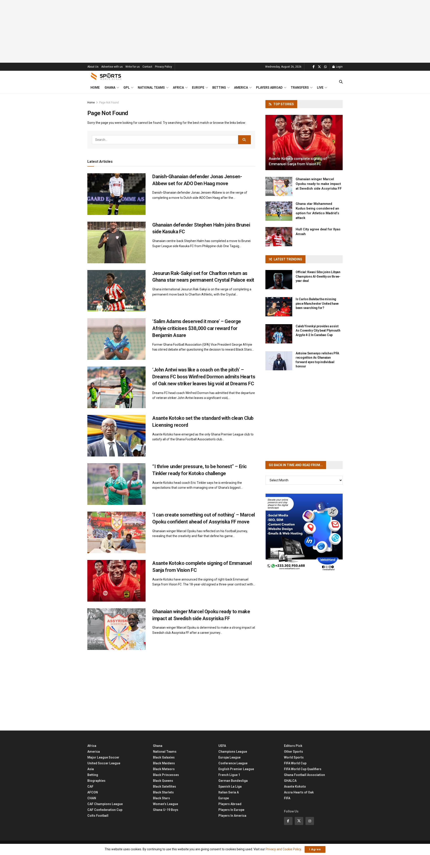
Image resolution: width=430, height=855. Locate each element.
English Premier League (236, 769)
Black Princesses (166, 775)
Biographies (96, 780)
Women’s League (165, 804)
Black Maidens (164, 763)
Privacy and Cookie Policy (283, 849)
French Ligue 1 (229, 775)
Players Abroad (269, 87)
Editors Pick (293, 746)
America (241, 87)
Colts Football (97, 815)
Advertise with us (112, 66)
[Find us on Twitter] (319, 67)
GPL (126, 87)
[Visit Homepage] (106, 76)
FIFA (287, 798)
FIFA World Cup (295, 763)
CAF (90, 786)
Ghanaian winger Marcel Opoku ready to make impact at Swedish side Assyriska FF (319, 184)
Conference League (232, 763)
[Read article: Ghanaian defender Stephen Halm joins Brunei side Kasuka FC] (116, 242)
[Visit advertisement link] (304, 532)
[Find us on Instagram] (309, 821)
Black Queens (163, 780)
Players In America (232, 815)
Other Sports (293, 751)
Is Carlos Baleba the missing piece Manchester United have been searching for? (317, 303)
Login (339, 66)
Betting (219, 87)
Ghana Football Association (304, 775)
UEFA (222, 746)
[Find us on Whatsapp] (325, 67)
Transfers (300, 87)
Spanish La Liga (230, 786)
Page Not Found (109, 102)
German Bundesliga (233, 780)
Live (320, 87)
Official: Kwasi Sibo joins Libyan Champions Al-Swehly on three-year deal (318, 276)
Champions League (232, 751)
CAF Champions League (105, 804)
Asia (90, 769)
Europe (198, 87)
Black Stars (161, 798)
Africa (178, 87)
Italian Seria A (228, 792)
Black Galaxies (164, 757)
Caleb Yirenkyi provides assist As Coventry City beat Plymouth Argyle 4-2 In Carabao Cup (318, 330)
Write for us (132, 66)
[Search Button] (341, 82)
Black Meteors (164, 769)
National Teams (151, 87)
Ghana (110, 87)
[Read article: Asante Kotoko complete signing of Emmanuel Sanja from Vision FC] (116, 581)
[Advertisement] (215, 31)
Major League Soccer (103, 757)
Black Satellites (164, 786)
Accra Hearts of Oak (299, 792)
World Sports (294, 757)
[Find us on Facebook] (314, 67)
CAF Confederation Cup (104, 810)
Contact (147, 66)
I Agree (315, 849)
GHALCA (290, 780)
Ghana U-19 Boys (165, 810)
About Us (93, 66)
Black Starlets (163, 792)
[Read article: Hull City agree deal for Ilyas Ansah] (278, 236)
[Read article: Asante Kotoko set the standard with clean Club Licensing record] (116, 435)
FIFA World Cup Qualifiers (302, 769)
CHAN (91, 798)
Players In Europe (231, 810)
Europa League (229, 757)
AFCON (92, 792)
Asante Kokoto (295, 786)
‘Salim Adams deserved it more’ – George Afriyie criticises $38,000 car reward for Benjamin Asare (196, 328)
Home (95, 87)
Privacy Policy (163, 66)
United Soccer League (103, 763)
